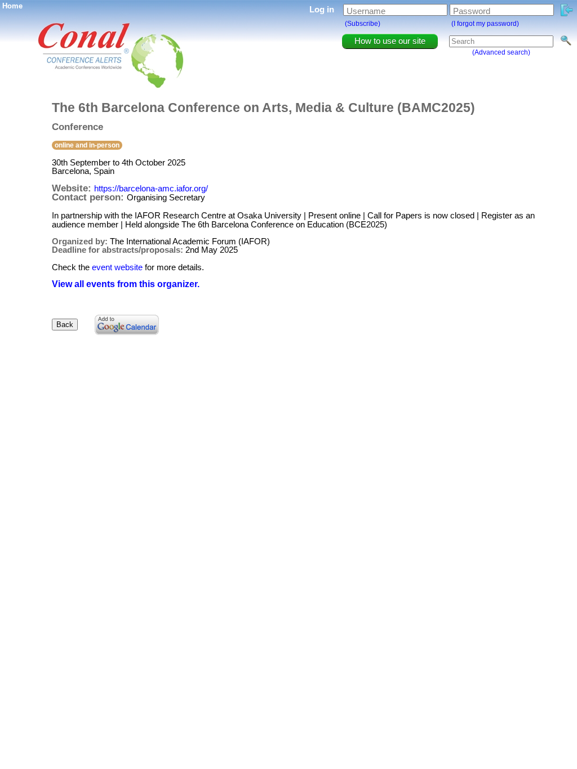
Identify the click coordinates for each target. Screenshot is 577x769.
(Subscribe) (362, 24)
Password (471, 11)
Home (12, 6)
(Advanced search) (501, 52)
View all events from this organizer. (125, 284)
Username (366, 11)
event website (117, 267)
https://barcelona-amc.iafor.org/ (151, 188)
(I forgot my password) (485, 24)
